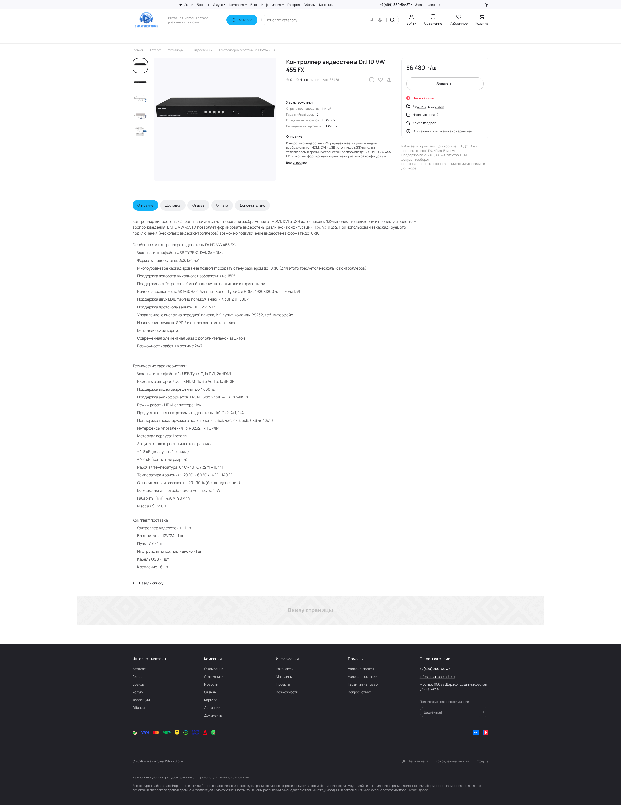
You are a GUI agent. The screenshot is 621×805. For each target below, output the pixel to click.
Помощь (355, 658)
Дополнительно (252, 205)
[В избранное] (380, 79)
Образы (139, 707)
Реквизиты (284, 668)
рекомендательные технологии (224, 777)
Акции (137, 676)
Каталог (139, 668)
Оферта (482, 761)
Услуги (138, 692)
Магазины (284, 676)
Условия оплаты (361, 668)
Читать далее (418, 790)
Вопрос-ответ (359, 692)
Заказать (444, 83)
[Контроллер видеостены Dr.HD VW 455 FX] (215, 119)
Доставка (173, 205)
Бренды (138, 684)
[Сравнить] (371, 79)
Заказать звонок (427, 5)
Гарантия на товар (363, 684)
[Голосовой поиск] (381, 20)
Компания (213, 658)
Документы (213, 715)
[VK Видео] (485, 732)
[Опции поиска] (370, 20)
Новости (211, 684)
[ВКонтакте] (476, 732)
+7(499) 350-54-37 (395, 4)
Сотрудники (213, 676)
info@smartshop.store (437, 676)
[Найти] (392, 20)
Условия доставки (362, 676)
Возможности (287, 692)
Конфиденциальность (452, 761)
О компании (213, 668)
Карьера (211, 699)
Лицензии (212, 707)
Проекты (283, 684)
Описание (145, 205)
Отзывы (198, 205)
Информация (287, 658)
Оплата (222, 205)
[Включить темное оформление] (486, 5)
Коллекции (141, 699)
